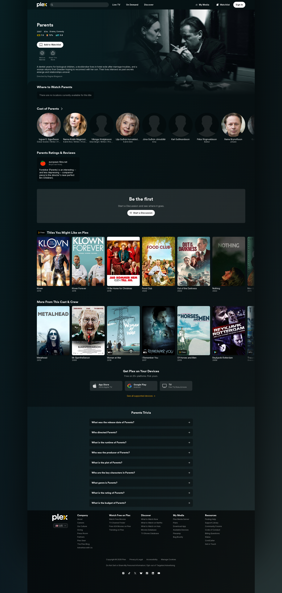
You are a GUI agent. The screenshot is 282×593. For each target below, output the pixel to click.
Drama (52, 31)
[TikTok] (129, 573)
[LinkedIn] (153, 573)
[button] (53, 55)
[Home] (42, 5)
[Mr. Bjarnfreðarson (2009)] (88, 333)
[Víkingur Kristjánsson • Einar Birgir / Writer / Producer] (102, 128)
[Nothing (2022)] (228, 264)
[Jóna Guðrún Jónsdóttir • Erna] (154, 128)
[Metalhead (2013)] (53, 333)
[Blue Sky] (141, 573)
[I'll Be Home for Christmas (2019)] (123, 264)
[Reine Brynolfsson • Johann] (233, 128)
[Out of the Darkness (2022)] (193, 264)
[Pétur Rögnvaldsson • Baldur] (207, 128)
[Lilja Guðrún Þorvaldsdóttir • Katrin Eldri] (128, 128)
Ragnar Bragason (55, 76)
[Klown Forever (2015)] (88, 264)
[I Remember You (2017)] (158, 333)
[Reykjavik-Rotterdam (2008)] (228, 333)
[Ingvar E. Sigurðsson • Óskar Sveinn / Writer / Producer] (49, 128)
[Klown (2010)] (53, 264)
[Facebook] (147, 573)
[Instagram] (123, 573)
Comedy (60, 31)
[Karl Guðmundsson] (181, 128)
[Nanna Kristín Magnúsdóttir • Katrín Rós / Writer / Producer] (75, 128)
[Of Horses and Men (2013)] (193, 333)
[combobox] (81, 4)
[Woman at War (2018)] (123, 333)
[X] (135, 573)
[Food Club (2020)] (158, 264)
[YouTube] (159, 573)
